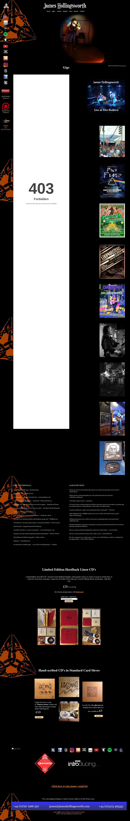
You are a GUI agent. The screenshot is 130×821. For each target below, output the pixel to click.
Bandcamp (79, 592)
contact (82, 812)
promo (77, 812)
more (73, 812)
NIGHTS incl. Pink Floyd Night (5, 127)
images (68, 812)
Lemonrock (123, 66)
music (63, 812)
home (55, 812)
